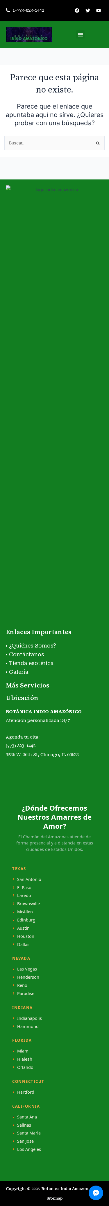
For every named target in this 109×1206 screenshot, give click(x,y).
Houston (25, 936)
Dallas (23, 944)
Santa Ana (27, 1117)
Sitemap (55, 1198)
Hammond (28, 1026)
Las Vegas (27, 969)
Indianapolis (29, 1018)
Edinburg (26, 920)
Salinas (24, 1125)
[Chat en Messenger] (96, 1193)
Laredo (24, 895)
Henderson (28, 977)
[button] (80, 34)
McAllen (25, 911)
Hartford (25, 1092)
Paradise (25, 993)
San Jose (25, 1141)
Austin (23, 928)
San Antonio (29, 879)
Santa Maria (29, 1133)
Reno (22, 985)
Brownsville (28, 903)
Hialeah (24, 1059)
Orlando (25, 1067)
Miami (23, 1051)
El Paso (24, 887)
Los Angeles (29, 1149)
